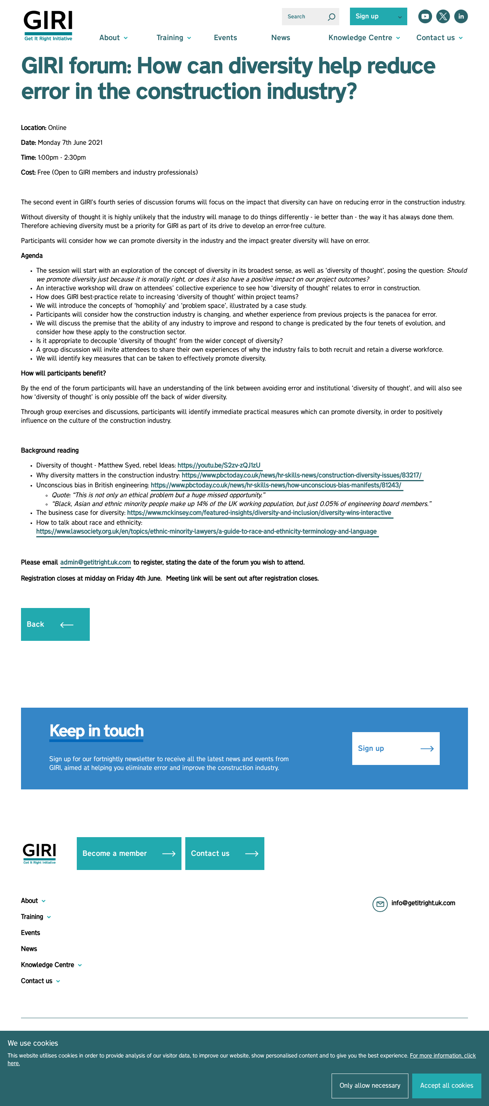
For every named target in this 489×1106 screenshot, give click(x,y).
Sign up (372, 748)
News (280, 37)
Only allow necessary (370, 1086)
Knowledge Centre (47, 965)
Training (32, 917)
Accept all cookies (446, 1086)
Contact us (211, 853)
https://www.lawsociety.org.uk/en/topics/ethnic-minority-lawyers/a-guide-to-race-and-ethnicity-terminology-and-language (207, 532)
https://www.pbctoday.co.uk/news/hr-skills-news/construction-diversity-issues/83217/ (303, 475)
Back (37, 624)
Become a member (116, 853)
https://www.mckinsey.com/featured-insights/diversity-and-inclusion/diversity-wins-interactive (260, 513)
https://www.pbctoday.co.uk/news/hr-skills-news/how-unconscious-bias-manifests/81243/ (277, 485)
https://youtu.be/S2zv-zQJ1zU (220, 465)
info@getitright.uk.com (423, 903)
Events (225, 37)
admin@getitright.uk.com (95, 562)
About (29, 901)
